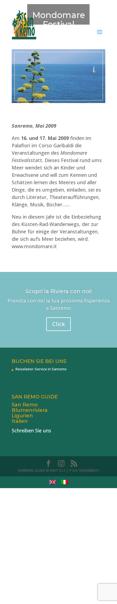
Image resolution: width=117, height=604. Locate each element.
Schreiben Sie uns (31, 430)
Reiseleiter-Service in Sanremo (41, 368)
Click (58, 324)
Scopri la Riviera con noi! (58, 291)
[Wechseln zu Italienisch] (64, 482)
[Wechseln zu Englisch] (53, 482)
